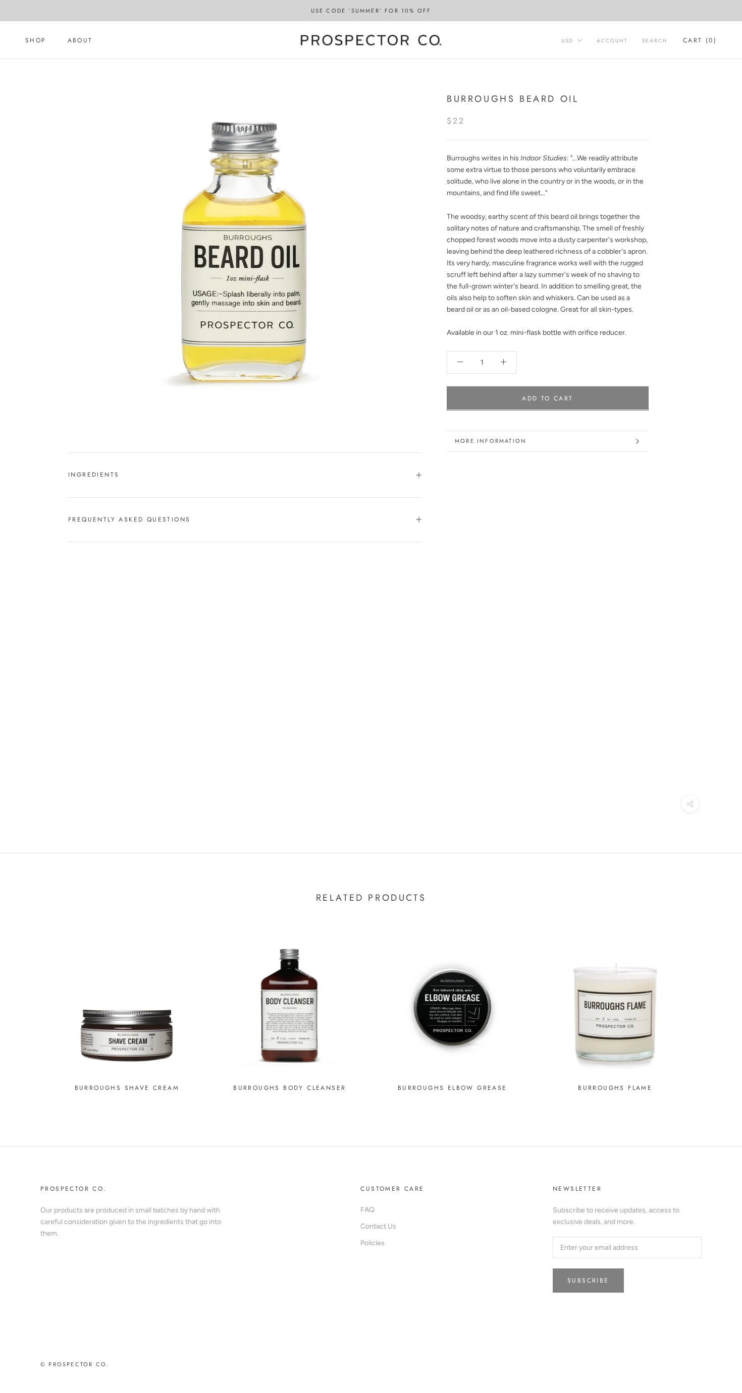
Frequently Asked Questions (129, 519)
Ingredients (93, 474)
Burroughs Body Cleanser (289, 1087)
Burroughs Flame (615, 1087)
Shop (35, 40)
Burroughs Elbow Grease (452, 1087)
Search (654, 40)
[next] (710, 1012)
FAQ (367, 1209)
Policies (372, 1243)
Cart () (700, 40)
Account (612, 40)
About (80, 40)
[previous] (31, 1012)
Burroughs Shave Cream (127, 1087)
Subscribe (588, 1280)
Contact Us (378, 1226)
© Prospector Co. (74, 1364)
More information (490, 441)
